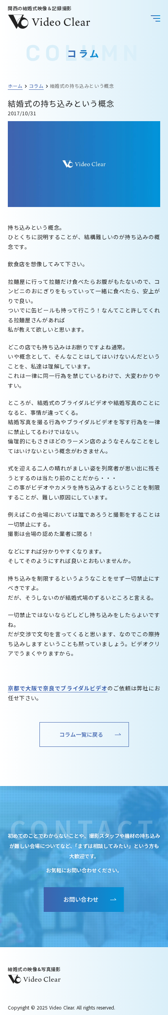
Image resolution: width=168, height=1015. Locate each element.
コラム (36, 85)
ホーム (15, 85)
